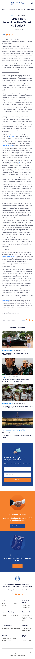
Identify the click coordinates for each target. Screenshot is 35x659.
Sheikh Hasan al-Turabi (7, 145)
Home (3, 9)
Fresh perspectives (7, 350)
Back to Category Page (9, 320)
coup (19, 162)
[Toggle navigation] (4, 3)
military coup (11, 136)
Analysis (12, 15)
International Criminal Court (8, 256)
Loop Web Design (20, 655)
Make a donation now (17, 525)
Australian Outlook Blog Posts (15, 9)
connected (7, 197)
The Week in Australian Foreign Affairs (13, 430)
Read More (17, 566)
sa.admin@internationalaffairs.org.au (11, 628)
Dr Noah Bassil (5, 300)
